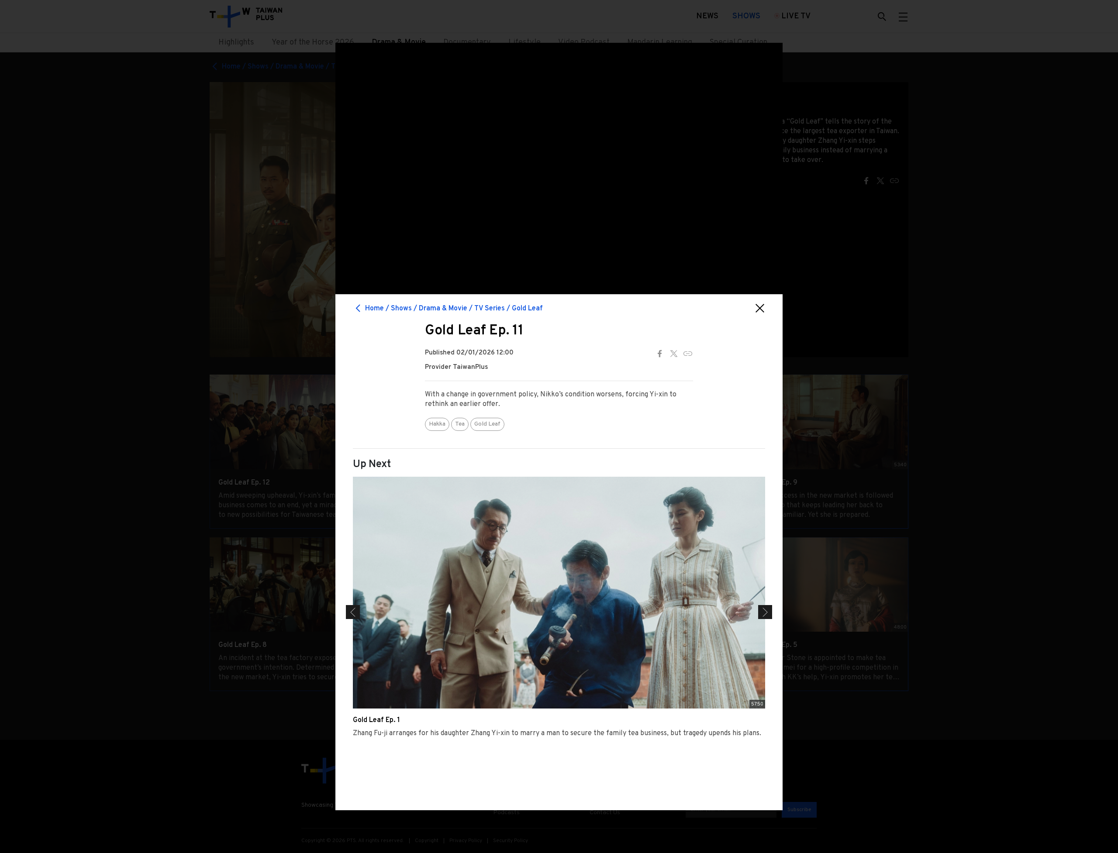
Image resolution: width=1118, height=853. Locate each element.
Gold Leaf (487, 424)
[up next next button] (765, 612)
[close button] (760, 308)
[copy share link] (688, 353)
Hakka (437, 424)
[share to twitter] (674, 353)
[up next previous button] (353, 612)
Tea (460, 424)
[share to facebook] (660, 353)
